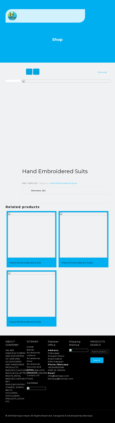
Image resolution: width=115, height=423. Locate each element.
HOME (30, 347)
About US (32, 372)
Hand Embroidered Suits (63, 183)
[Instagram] (100, 418)
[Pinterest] (96, 418)
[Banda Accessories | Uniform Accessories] (12, 15)
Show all (102, 72)
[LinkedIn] (92, 418)
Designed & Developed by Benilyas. (73, 415)
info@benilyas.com (58, 376)
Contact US (33, 375)
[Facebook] (88, 418)
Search (96, 360)
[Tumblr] (104, 418)
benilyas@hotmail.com (60, 378)
